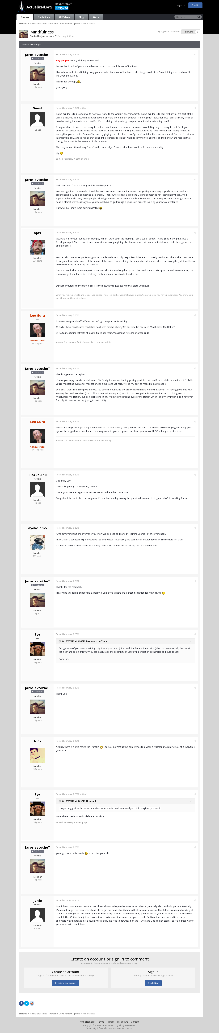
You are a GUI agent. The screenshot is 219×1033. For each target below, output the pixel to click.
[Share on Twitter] (26, 1003)
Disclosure (122, 1021)
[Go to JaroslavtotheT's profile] (23, 34)
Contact (135, 1021)
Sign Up (195, 5)
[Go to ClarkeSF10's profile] (37, 489)
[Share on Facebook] (21, 1003)
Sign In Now (153, 983)
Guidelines (44, 17)
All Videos (64, 17)
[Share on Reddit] (31, 1003)
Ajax (37, 233)
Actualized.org (87, 1021)
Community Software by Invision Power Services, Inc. (109, 1028)
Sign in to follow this (170, 31)
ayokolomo (37, 528)
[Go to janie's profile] (37, 915)
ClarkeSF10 (37, 475)
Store (96, 17)
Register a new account (65, 983)
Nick (37, 741)
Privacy (110, 1021)
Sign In (180, 5)
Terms (100, 1021)
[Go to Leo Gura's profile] (37, 330)
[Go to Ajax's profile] (37, 247)
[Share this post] (195, 54)
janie (37, 900)
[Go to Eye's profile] (37, 649)
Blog (81, 17)
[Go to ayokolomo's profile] (37, 542)
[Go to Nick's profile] (37, 755)
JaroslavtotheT (49, 36)
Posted (67, 54)
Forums (25, 17)
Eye (37, 634)
